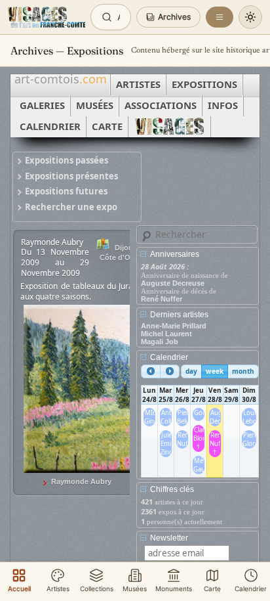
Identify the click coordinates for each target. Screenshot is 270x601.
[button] (168, 17)
